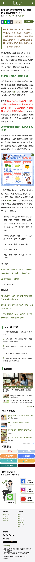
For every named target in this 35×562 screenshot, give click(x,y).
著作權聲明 (6, 516)
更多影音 (30, 406)
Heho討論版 (21, 522)
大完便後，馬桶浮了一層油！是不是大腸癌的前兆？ (20, 438)
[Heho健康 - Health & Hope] (17, 3)
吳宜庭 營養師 (21, 16)
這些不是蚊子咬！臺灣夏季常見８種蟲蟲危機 (20, 430)
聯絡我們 (5, 520)
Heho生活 (20, 516)
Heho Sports (21, 520)
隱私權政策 (6, 514)
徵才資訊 (5, 518)
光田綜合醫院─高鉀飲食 (10, 279)
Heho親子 (20, 514)
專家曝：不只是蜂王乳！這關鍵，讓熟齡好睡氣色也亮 (20, 416)
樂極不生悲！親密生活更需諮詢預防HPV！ (19, 422)
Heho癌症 (20, 518)
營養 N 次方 (21, 524)
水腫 (13, 92)
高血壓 (8, 201)
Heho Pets (20, 526)
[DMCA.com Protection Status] (5, 558)
